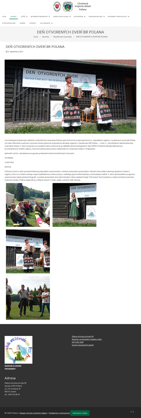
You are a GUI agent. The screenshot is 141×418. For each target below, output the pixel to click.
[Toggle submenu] (27, 16)
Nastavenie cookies (80, 413)
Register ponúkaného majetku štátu (87, 339)
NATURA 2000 (77, 342)
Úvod (35, 37)
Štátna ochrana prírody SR (83, 336)
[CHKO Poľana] (72, 6)
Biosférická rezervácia (62, 37)
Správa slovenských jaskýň (83, 345)
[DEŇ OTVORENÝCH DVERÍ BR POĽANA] (70, 97)
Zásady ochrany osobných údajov (33, 413)
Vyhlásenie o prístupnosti (59, 413)
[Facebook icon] (131, 412)
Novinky (45, 37)
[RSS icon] (133, 412)
